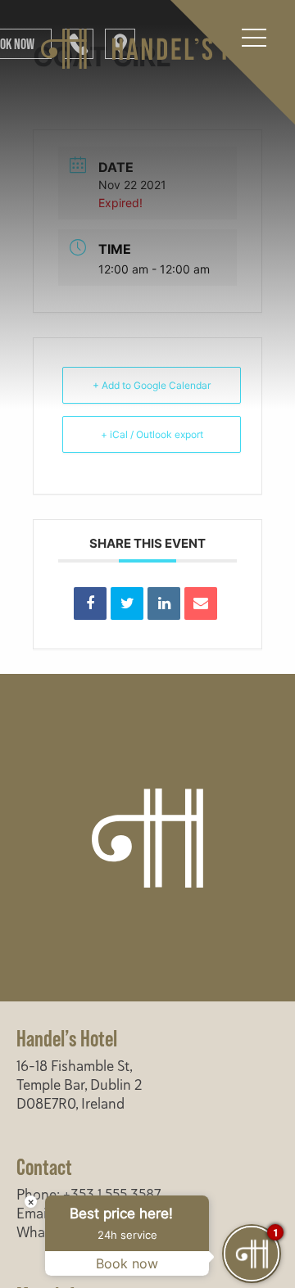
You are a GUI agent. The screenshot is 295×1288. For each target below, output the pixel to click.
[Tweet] (127, 603)
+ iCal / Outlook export (152, 434)
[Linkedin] (164, 603)
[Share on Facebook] (90, 603)
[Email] (200, 603)
